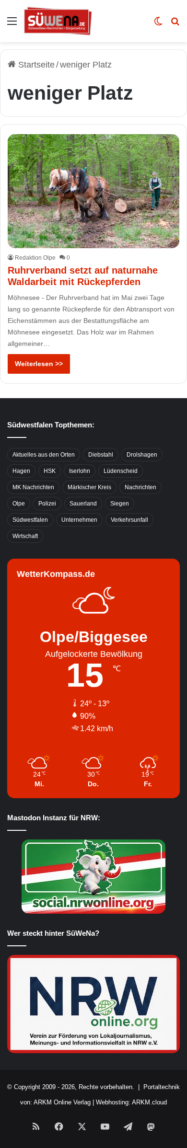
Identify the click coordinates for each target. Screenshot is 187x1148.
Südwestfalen (30, 520)
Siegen (119, 503)
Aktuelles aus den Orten (43, 454)
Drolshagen (142, 454)
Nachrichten (140, 487)
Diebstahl (100, 454)
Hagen (21, 471)
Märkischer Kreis (89, 487)
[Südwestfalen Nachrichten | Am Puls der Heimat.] (58, 21)
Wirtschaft (25, 536)
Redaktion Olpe (35, 257)
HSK (50, 471)
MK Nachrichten (33, 487)
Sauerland (83, 503)
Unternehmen (79, 520)
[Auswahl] (12, 24)
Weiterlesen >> (39, 363)
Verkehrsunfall (129, 520)
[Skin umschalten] (158, 24)
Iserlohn (79, 471)
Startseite (35, 64)
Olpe (18, 503)
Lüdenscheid (121, 471)
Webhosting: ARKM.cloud (131, 1102)
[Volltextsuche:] (175, 24)
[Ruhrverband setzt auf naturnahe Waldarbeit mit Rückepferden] (93, 191)
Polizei (47, 503)
